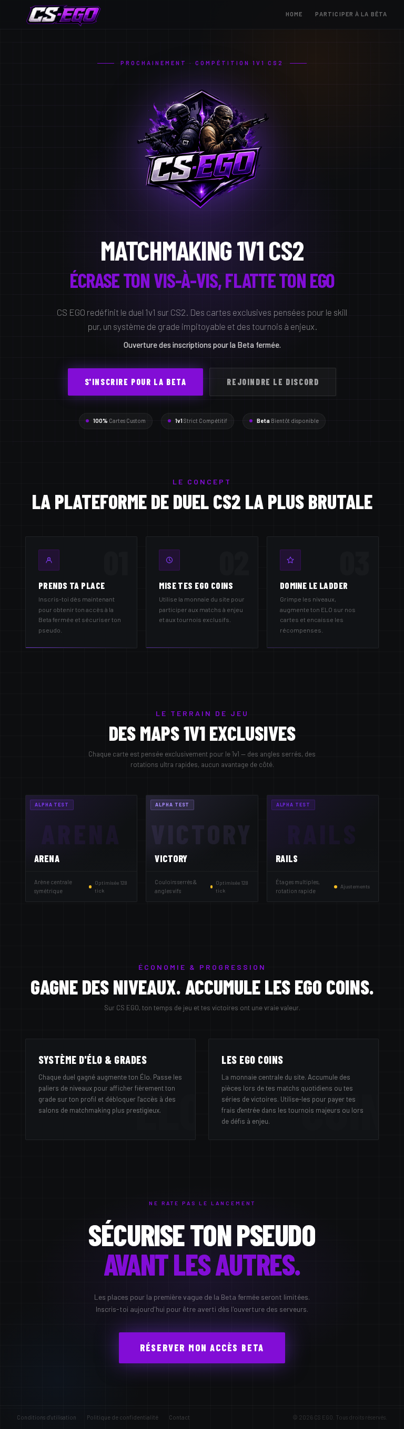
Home (294, 14)
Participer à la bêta (351, 14)
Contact (179, 1417)
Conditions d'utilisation (46, 1417)
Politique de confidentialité (122, 1417)
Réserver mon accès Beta (202, 1347)
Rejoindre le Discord (273, 382)
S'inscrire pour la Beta (136, 382)
